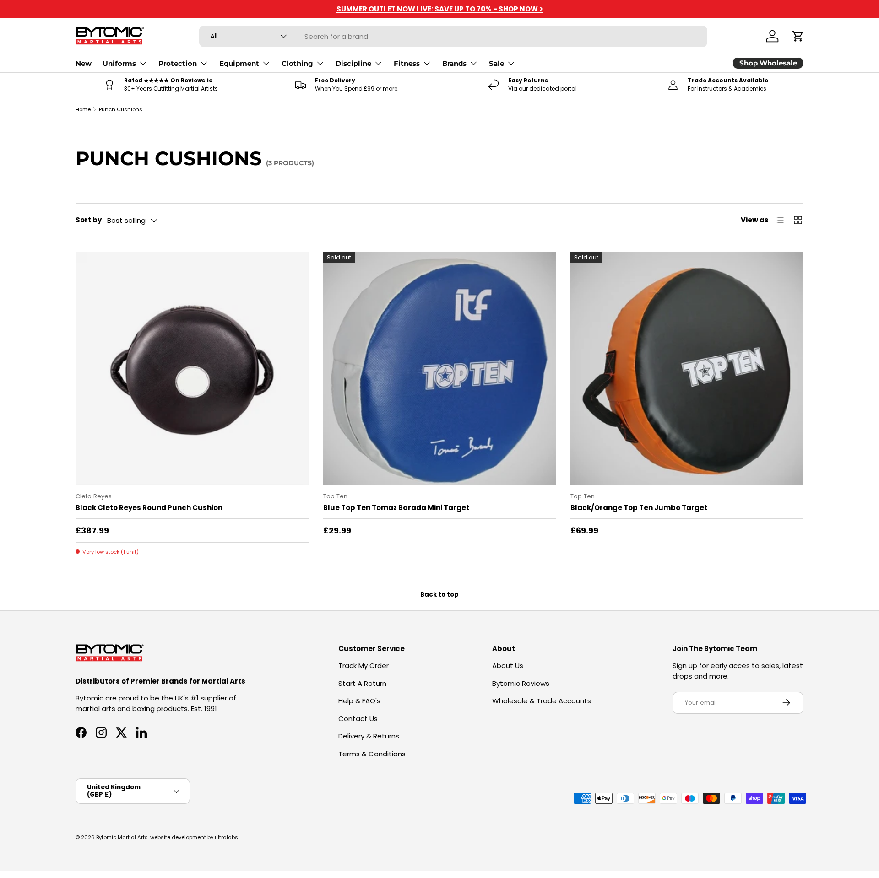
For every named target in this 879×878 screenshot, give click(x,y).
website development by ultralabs (194, 837)
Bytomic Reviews (520, 683)
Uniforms (119, 63)
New (84, 63)
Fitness (407, 63)
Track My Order (363, 665)
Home (83, 109)
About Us (507, 665)
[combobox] (453, 36)
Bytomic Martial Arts (122, 837)
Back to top (439, 594)
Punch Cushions (120, 109)
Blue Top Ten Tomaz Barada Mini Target (396, 507)
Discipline (353, 63)
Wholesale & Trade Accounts (541, 701)
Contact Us (358, 718)
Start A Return (362, 683)
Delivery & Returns (368, 736)
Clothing (297, 63)
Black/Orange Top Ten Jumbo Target (638, 507)
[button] (798, 36)
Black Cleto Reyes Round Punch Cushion (149, 507)
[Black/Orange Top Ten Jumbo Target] (686, 368)
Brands (454, 63)
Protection (177, 63)
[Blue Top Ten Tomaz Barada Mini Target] (439, 368)
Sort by (89, 220)
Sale (496, 63)
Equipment (239, 63)
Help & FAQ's (359, 701)
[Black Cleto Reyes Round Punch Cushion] (192, 368)
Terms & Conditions (372, 754)
